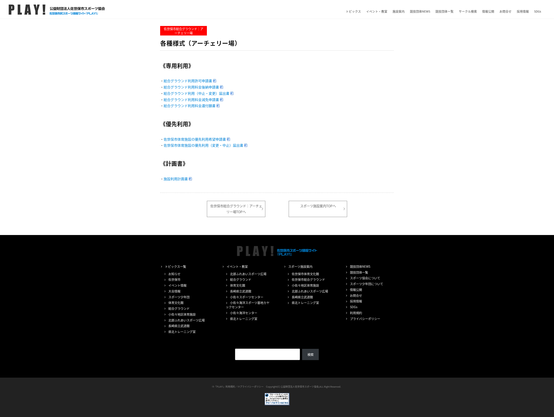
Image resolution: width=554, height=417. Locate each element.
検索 (311, 354)
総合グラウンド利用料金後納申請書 (191, 87)
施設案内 (399, 11)
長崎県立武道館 (179, 326)
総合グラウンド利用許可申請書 (188, 80)
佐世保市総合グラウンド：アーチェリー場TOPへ (236, 208)
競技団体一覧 (444, 11)
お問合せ (505, 11)
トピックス (353, 11)
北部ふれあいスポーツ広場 (186, 320)
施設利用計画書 (176, 178)
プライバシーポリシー (365, 318)
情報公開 (488, 11)
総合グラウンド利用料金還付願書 (190, 105)
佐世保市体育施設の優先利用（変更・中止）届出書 (203, 145)
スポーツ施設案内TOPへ (318, 205)
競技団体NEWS (420, 11)
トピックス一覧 (175, 266)
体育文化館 (176, 302)
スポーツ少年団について (366, 284)
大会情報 (174, 291)
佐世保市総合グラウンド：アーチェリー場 (183, 30)
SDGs (537, 11)
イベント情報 (177, 285)
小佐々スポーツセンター (246, 297)
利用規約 (356, 313)
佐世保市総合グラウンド (308, 279)
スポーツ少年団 (179, 297)
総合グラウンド (179, 308)
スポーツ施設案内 (300, 266)
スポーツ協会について (365, 278)
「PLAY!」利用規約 (224, 386)
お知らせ (174, 274)
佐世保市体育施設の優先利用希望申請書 (195, 139)
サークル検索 (468, 11)
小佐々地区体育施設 (182, 314)
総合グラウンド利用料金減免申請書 (191, 99)
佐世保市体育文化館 (305, 274)
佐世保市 (174, 279)
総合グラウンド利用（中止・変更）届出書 (196, 93)
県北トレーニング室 (182, 331)
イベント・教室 (376, 11)
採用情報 (523, 11)
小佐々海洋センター (243, 313)
